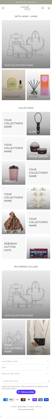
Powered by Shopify (26, 409)
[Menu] (3, 8)
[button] (42, 8)
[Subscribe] (48, 381)
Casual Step (21, 407)
